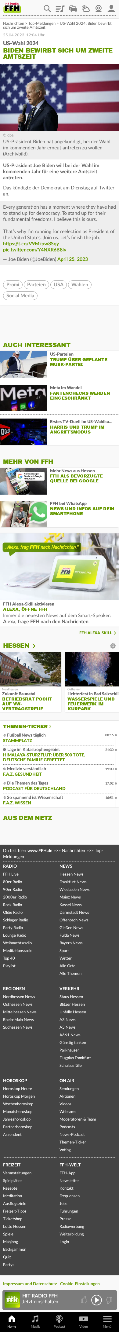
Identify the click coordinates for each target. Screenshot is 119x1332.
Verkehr (69, 989)
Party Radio (13, 928)
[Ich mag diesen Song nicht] (108, 1300)
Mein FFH (111, 6)
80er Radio (12, 882)
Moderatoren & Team (78, 1120)
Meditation (12, 1196)
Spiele (8, 1234)
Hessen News (72, 874)
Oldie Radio (13, 913)
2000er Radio (15, 897)
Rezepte (10, 1189)
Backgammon (14, 1250)
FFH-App (67, 1173)
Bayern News (71, 943)
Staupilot (73, 6)
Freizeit (11, 1165)
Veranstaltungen (17, 1173)
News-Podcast (72, 1135)
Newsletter (69, 1181)
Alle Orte (67, 966)
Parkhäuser (69, 1050)
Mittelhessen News (20, 1012)
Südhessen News (18, 1028)
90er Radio (12, 890)
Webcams (68, 1112)
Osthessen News (18, 1005)
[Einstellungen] (37, 646)
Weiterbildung (72, 1234)
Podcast (59, 1326)
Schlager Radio (15, 920)
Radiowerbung (72, 1227)
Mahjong (10, 1242)
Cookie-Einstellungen (80, 1284)
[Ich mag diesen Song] (84, 1300)
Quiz (7, 1257)
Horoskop (15, 1081)
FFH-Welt (70, 1165)
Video (83, 1326)
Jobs (63, 1204)
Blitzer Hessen (72, 1005)
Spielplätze (12, 1181)
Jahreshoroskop (17, 1120)
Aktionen (67, 1097)
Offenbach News (74, 920)
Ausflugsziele (14, 1204)
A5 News (68, 1028)
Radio (10, 866)
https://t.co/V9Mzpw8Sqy (31, 243)
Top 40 (9, 959)
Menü (107, 1326)
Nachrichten (13, 24)
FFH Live (11, 874)
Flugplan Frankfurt (75, 1058)
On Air (67, 1081)
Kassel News (71, 905)
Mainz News (70, 897)
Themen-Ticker (25, 726)
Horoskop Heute (17, 1089)
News (66, 866)
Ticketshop (12, 1219)
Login (64, 1242)
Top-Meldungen (42, 24)
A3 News (68, 1020)
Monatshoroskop (17, 1112)
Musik (35, 1326)
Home (11, 1326)
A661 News (70, 1035)
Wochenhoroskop (18, 1104)
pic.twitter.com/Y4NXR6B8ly (34, 249)
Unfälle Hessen (73, 1012)
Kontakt (67, 1189)
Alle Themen (70, 974)
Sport (64, 951)
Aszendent (12, 1135)
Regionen (14, 989)
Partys (8, 1265)
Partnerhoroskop (17, 1127)
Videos (65, 1104)
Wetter (85, 6)
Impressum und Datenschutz (30, 1284)
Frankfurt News (73, 882)
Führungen (69, 1211)
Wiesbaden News (75, 890)
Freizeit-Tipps (15, 1211)
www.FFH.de (39, 851)
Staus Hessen (71, 997)
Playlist (60, 6)
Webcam (98, 6)
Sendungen (69, 1089)
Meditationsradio (17, 951)
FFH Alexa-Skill (95, 633)
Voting (65, 1150)
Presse (65, 1219)
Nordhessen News (19, 997)
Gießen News (71, 928)
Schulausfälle (71, 1066)
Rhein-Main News (18, 1020)
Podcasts (67, 1127)
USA (58, 284)
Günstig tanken (73, 1043)
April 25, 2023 (72, 259)
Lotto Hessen (14, 1227)
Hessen (16, 646)
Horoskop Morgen (19, 1097)
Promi (12, 284)
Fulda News (70, 936)
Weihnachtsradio (17, 943)
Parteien (36, 284)
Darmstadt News (74, 913)
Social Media (20, 295)
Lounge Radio (14, 936)
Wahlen (79, 284)
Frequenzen (70, 1196)
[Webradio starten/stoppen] (96, 1300)
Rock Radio (12, 905)
